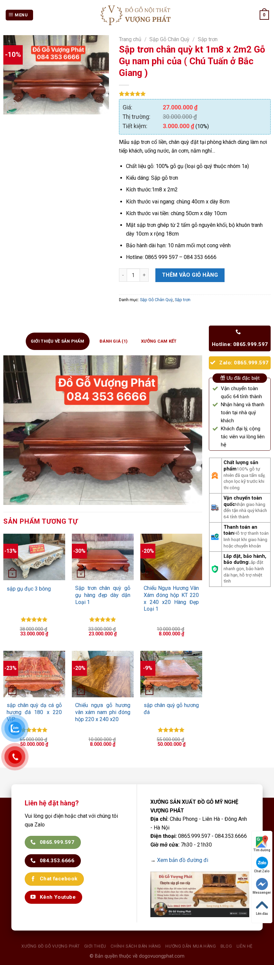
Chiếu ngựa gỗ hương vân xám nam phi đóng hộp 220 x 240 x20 (103, 712)
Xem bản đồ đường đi (182, 860)
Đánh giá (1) (114, 341)
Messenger (262, 892)
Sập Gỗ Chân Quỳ (169, 39)
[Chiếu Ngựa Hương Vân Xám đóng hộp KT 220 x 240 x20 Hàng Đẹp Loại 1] (171, 557)
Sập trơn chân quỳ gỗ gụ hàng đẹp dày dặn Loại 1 (103, 595)
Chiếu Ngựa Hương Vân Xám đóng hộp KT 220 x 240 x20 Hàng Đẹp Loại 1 (171, 598)
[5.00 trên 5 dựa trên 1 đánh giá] (195, 93)
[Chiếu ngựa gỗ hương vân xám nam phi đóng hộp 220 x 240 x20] (103, 674)
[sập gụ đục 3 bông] (34, 557)
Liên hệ (245, 946)
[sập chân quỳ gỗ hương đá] (171, 674)
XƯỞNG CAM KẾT (158, 341)
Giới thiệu (95, 946)
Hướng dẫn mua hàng (190, 946)
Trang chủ (130, 39)
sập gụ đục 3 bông (29, 589)
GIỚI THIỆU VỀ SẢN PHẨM (58, 341)
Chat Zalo (262, 871)
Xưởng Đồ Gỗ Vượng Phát (50, 946)
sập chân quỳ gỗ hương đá (171, 708)
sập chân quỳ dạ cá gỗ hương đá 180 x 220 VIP (34, 712)
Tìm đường (261, 850)
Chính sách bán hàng (136, 946)
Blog (226, 946)
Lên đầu (262, 913)
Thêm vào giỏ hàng (190, 275)
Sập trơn (208, 39)
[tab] (58, 341)
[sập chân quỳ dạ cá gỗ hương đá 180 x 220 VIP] (34, 674)
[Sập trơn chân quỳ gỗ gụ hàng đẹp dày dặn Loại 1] (103, 557)
